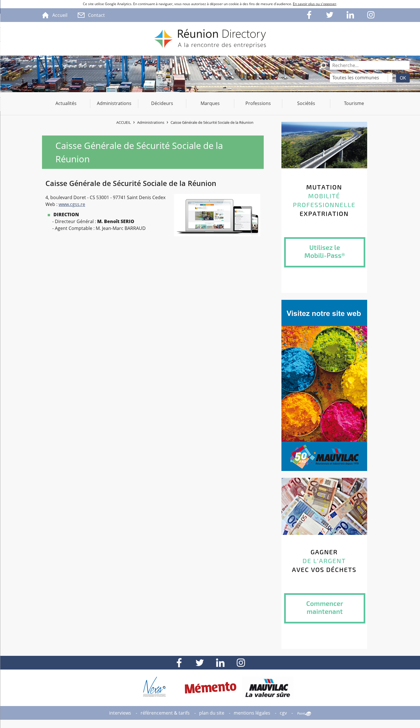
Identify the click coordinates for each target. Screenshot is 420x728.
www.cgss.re (72, 204)
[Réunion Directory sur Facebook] (309, 15)
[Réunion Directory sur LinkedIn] (350, 15)
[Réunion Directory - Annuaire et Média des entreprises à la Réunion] (210, 39)
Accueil (123, 122)
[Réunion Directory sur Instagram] (371, 15)
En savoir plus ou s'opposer (314, 3)
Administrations (150, 122)
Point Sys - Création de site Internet (304, 713)
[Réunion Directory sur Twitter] (330, 15)
